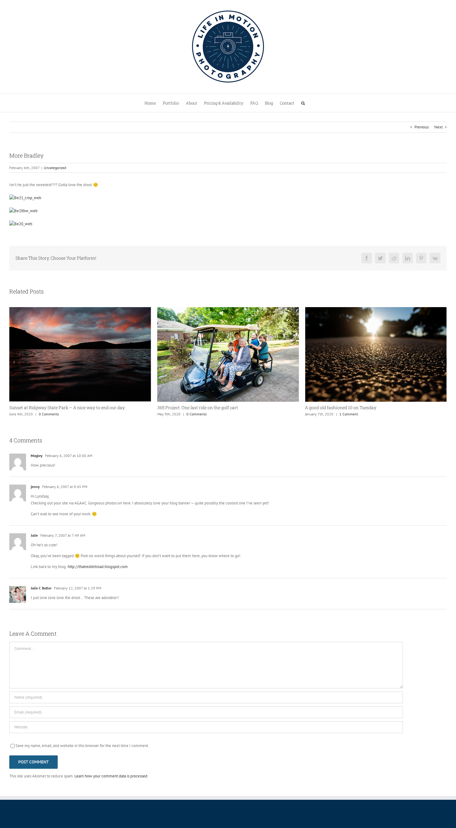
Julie (34, 535)
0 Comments (49, 414)
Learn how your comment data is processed (110, 776)
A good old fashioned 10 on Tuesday (340, 407)
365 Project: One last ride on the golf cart (197, 407)
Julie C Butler (41, 588)
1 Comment (348, 414)
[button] (303, 102)
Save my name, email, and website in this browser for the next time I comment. (82, 745)
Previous (421, 127)
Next (438, 127)
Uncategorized (55, 167)
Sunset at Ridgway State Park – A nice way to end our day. (67, 407)
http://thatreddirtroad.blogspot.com (98, 566)
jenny (35, 486)
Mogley (36, 455)
